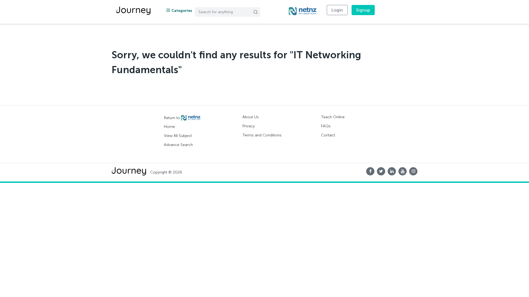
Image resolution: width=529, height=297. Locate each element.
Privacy (248, 126)
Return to (172, 117)
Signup (363, 10)
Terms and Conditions (262, 135)
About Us (250, 117)
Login (337, 10)
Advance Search (178, 144)
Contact (328, 135)
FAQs (326, 126)
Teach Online (333, 117)
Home (169, 126)
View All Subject (178, 135)
